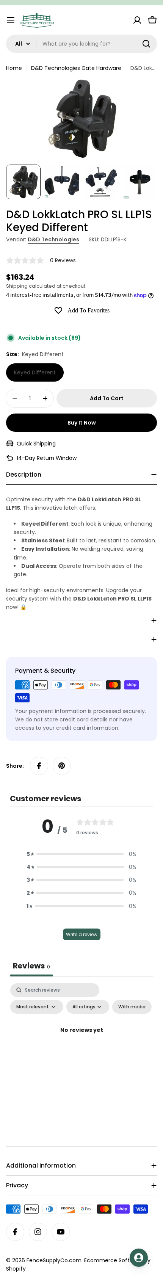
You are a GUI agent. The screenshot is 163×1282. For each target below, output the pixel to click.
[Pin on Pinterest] (62, 766)
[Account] (137, 20)
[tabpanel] (81, 1047)
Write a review (81, 934)
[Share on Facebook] (39, 766)
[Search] (146, 43)
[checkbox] (132, 1007)
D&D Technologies (53, 239)
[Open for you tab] (139, 1258)
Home (14, 68)
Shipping (17, 286)
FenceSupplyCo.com (54, 1260)
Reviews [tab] (31, 965)
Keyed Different (35, 372)
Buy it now (81, 422)
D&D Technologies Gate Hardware (76, 68)
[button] (81, 854)
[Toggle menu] (10, 20)
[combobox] (81, 44)
